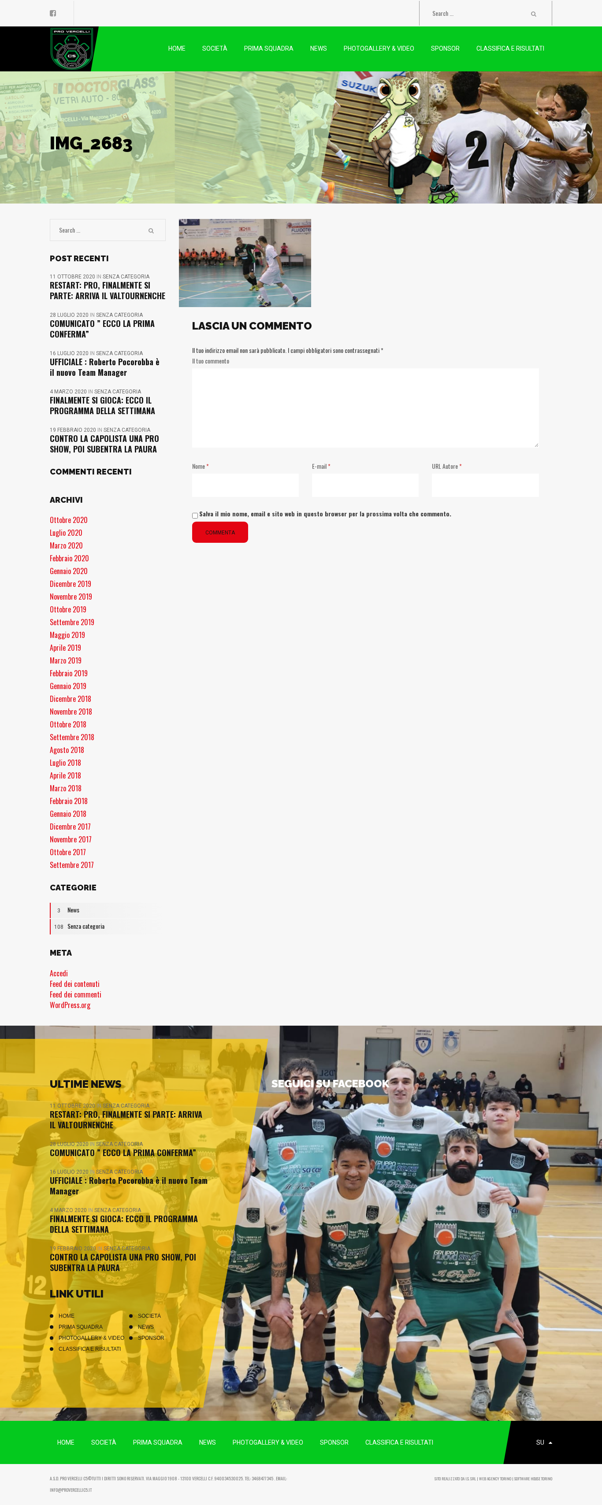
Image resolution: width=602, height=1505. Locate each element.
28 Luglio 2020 (70, 315)
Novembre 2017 (71, 839)
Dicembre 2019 (70, 583)
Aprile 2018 (65, 775)
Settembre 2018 (72, 737)
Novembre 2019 (71, 596)
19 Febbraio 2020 (73, 430)
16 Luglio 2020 (70, 353)
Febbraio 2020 (69, 558)
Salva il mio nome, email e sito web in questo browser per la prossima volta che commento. (325, 513)
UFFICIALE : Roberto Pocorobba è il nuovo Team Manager (105, 367)
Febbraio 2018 (69, 801)
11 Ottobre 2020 (73, 277)
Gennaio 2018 (68, 813)
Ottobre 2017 (68, 852)
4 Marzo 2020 (69, 392)
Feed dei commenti (75, 994)
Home (66, 1316)
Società (149, 1316)
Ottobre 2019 (68, 609)
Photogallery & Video (91, 1338)
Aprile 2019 (65, 647)
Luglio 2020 (66, 532)
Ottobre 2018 (68, 724)
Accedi (59, 973)
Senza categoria (126, 277)
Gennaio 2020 (69, 571)
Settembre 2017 (72, 865)
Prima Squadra (81, 1327)
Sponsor (151, 1338)
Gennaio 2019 (68, 686)
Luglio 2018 (65, 762)
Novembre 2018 (71, 711)
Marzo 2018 (66, 788)
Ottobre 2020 (69, 520)
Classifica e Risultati (90, 1349)
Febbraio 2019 (69, 673)
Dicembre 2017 (70, 826)
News (68, 909)
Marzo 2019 (66, 660)
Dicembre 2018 (70, 698)
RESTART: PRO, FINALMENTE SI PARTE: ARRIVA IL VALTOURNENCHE (107, 290)
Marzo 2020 (66, 545)
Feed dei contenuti (75, 984)
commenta (220, 533)
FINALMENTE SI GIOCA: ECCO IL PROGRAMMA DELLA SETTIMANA (102, 405)
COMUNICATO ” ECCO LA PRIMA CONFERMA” (102, 328)
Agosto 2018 (67, 750)
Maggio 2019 (67, 635)
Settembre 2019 (72, 622)
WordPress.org (70, 1005)
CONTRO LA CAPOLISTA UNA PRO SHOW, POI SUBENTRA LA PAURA (104, 443)
